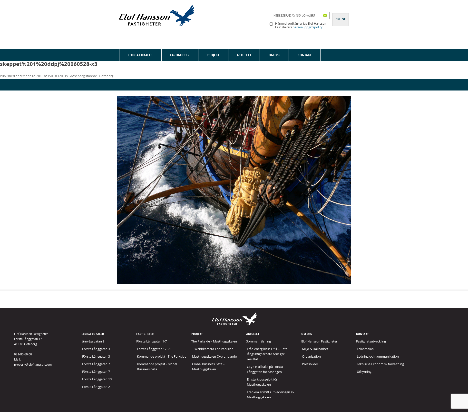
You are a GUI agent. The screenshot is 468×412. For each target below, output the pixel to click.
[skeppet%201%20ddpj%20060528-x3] (234, 190)
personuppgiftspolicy (307, 27)
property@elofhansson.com (33, 364)
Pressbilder (310, 364)
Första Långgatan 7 (96, 364)
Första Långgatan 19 (97, 379)
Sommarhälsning (258, 341)
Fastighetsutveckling (371, 341)
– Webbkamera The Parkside (212, 349)
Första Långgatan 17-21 (154, 349)
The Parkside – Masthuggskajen (214, 341)
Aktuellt (244, 55)
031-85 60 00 (23, 354)
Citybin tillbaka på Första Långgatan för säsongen (265, 369)
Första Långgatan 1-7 (151, 341)
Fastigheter (179, 55)
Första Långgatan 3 (96, 349)
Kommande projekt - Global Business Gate (157, 366)
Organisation (311, 356)
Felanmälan (365, 349)
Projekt (213, 55)
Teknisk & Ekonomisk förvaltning (380, 364)
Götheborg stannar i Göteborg (90, 76)
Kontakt (305, 55)
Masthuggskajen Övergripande (214, 356)
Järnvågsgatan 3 (92, 341)
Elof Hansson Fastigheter (319, 341)
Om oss (274, 55)
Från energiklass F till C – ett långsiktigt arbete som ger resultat (267, 354)
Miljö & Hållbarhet (315, 349)
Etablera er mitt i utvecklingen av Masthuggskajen (270, 394)
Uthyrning (364, 371)
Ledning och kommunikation (378, 356)
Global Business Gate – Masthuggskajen (208, 366)
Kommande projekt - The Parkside (161, 356)
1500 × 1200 (56, 76)
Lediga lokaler (140, 55)
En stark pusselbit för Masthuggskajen (262, 382)
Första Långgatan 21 (97, 386)
